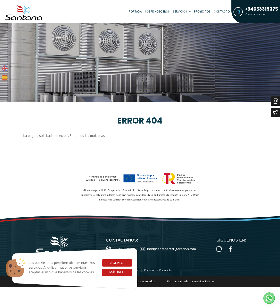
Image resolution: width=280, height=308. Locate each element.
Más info (117, 272)
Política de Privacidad (158, 270)
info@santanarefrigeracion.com (171, 249)
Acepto (117, 262)
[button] (269, 298)
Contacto (222, 12)
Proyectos (202, 12)
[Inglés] (4, 68)
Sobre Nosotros (157, 12)
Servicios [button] (180, 12)
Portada (135, 12)
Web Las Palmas (204, 281)
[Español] (4, 77)
